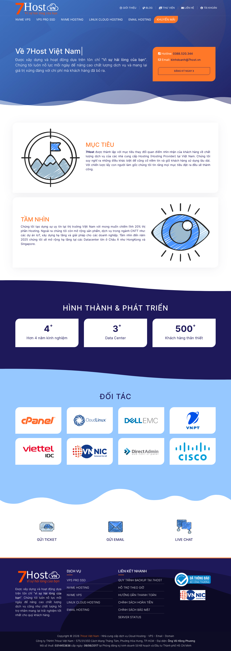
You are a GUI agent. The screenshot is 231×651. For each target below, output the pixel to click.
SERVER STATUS (129, 617)
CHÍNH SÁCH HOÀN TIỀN (135, 602)
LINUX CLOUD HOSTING (83, 602)
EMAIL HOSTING (78, 610)
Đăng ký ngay (183, 70)
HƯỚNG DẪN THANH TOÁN (137, 595)
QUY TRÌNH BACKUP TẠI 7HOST (140, 580)
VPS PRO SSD (76, 580)
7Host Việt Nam (89, 635)
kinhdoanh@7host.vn (186, 59)
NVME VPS (74, 595)
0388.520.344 (183, 53)
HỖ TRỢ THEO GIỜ (131, 587)
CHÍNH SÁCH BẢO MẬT (134, 610)
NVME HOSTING (78, 587)
